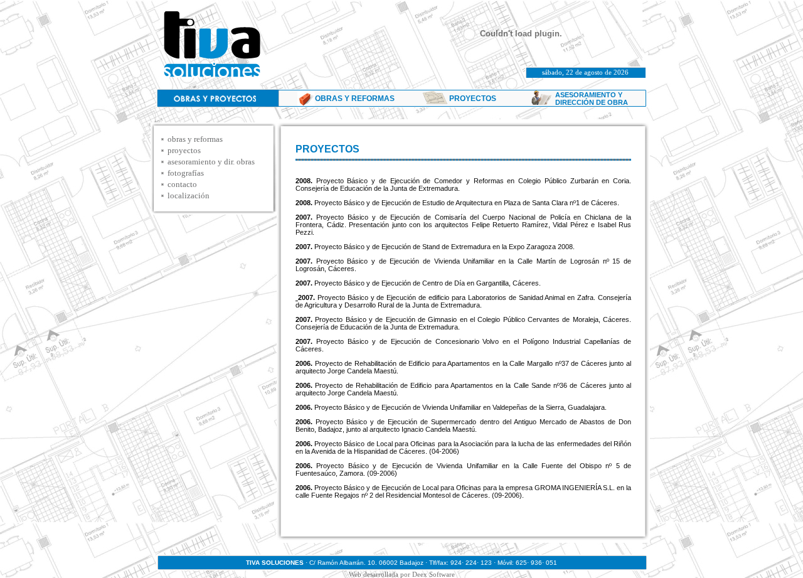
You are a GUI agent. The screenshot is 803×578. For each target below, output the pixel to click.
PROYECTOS (472, 98)
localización (189, 195)
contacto (182, 184)
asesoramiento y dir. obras (211, 161)
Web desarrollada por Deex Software (402, 574)
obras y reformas (195, 139)
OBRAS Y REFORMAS (355, 98)
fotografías (186, 173)
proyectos (184, 150)
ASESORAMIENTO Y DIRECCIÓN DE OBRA (591, 98)
